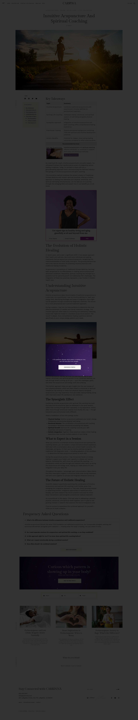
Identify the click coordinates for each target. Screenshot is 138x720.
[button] (90, 346)
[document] (69, 360)
